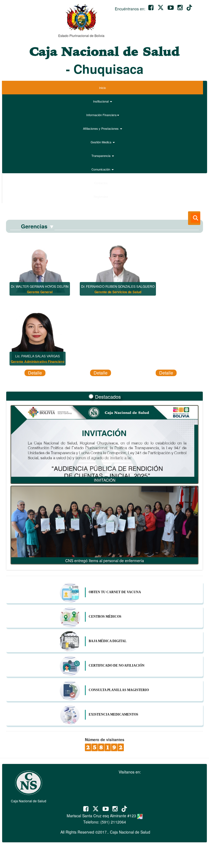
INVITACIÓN (104, 480)
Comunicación (101, 169)
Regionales (101, 196)
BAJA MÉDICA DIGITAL (108, 641)
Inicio (102, 87)
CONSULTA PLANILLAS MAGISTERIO (119, 690)
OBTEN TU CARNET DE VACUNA (115, 592)
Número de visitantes (104, 739)
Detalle (35, 373)
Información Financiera (101, 115)
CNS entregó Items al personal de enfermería (104, 560)
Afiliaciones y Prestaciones (101, 128)
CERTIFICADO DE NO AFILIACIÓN (117, 665)
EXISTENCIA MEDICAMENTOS (113, 714)
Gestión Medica (101, 142)
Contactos (101, 183)
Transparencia (101, 155)
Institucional (101, 101)
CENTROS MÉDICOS (105, 616)
